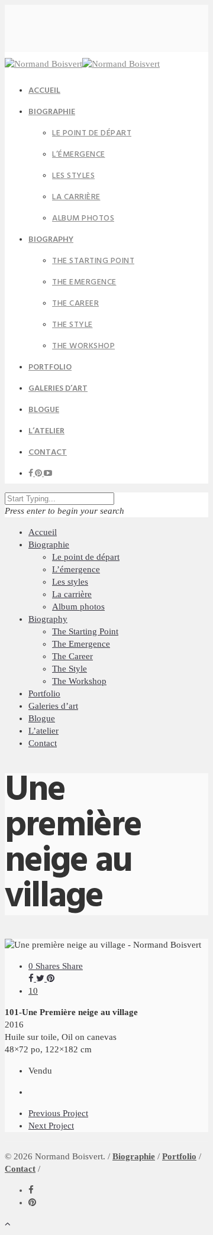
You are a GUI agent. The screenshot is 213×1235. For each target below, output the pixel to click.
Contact (47, 452)
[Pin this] (50, 978)
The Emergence (84, 282)
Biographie (51, 112)
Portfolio (44, 693)
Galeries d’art (53, 706)
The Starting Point (93, 261)
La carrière (76, 197)
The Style (72, 325)
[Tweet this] (41, 978)
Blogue (41, 718)
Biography (50, 240)
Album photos (83, 218)
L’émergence (78, 154)
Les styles (73, 176)
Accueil (42, 532)
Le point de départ (91, 133)
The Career (75, 303)
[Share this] (32, 978)
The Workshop (83, 346)
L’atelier (43, 730)
